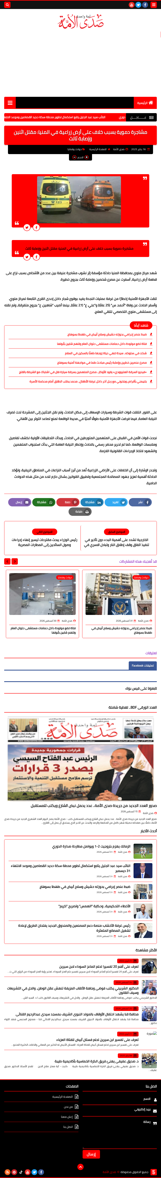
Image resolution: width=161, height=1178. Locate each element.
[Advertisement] (80, 63)
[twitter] (138, 5)
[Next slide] (7, 561)
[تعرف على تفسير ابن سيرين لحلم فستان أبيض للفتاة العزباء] (149, 1038)
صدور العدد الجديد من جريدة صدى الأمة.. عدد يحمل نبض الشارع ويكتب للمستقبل (94, 805)
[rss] (7, 1172)
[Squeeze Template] (154, 1172)
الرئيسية (142, 103)
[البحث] (7, 5)
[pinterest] (14, 1172)
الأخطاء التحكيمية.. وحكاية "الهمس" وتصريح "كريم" (94, 906)
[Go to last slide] (15, 561)
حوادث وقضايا (75, 149)
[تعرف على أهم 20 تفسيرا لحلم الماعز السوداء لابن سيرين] (149, 966)
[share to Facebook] (36, 227)
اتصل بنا (68, 1126)
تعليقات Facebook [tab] (143, 665)
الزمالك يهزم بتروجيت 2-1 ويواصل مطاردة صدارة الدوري (91, 846)
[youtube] (132, 5)
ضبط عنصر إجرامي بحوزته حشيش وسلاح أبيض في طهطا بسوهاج (107, 334)
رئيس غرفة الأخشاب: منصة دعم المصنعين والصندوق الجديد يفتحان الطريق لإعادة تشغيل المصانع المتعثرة (74, 928)
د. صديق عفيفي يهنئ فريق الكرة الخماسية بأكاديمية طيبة (97, 1061)
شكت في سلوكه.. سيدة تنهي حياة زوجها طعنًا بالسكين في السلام (106, 353)
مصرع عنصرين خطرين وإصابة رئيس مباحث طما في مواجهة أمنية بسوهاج (102, 362)
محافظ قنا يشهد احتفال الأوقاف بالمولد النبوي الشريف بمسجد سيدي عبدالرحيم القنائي (77, 1014)
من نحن (68, 1106)
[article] (44, 537)
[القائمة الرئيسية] (10, 102)
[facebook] (145, 5)
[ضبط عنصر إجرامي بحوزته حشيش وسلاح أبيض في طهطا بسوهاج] (143, 891)
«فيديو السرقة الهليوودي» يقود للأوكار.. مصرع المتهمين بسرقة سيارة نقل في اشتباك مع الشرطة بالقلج (83, 372)
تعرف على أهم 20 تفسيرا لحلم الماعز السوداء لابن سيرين (99, 966)
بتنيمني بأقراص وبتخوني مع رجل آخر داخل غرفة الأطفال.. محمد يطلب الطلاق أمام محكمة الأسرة (88, 381)
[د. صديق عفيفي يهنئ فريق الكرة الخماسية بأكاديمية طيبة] (149, 1060)
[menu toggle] (154, 5)
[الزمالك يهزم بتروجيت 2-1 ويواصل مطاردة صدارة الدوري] (143, 851)
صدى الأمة (148, 813)
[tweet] (27, 227)
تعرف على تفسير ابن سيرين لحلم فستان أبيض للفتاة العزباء (97, 1039)
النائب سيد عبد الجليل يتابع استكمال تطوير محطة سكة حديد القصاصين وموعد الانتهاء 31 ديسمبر (67, 117)
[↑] (80, 1167)
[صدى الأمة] (80, 21)
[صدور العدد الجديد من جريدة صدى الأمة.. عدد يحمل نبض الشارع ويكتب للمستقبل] (80, 759)
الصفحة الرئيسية (97, 149)
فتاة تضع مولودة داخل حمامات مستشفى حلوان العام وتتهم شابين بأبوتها (102, 343)
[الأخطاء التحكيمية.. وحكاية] (143, 911)
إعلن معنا (67, 1116)
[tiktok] (21, 1172)
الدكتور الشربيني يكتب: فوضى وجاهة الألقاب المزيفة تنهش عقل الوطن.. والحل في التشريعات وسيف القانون (73, 990)
